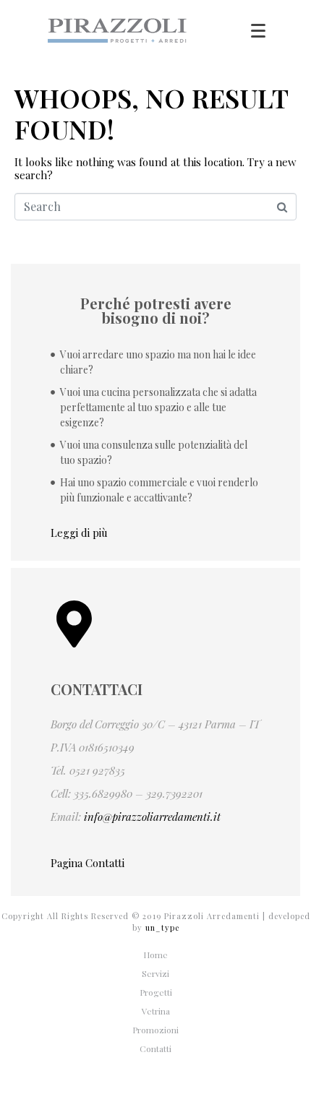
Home (155, 954)
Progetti (156, 992)
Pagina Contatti (87, 863)
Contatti (155, 1048)
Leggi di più (79, 532)
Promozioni (155, 1029)
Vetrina (156, 1011)
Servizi (155, 973)
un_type (162, 927)
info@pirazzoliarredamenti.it (152, 816)
